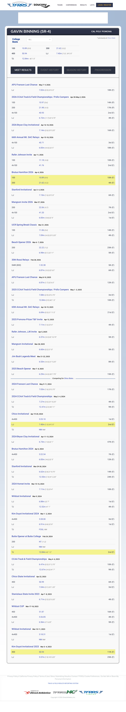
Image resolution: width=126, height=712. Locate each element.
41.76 (41, 165)
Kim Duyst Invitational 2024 (25, 513)
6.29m (42, 374)
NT (40, 542)
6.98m (42, 253)
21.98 (41, 107)
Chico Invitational (21, 413)
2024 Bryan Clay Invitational (25, 436)
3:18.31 (42, 634)
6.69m (42, 312)
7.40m (59, 53)
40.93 (41, 113)
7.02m (42, 90)
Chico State (111, 38)
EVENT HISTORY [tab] (50, 69)
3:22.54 (42, 454)
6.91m (42, 524)
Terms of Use (44, 676)
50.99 (41, 582)
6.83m (42, 148)
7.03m (42, 389)
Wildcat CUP (18, 606)
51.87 (41, 612)
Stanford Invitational (22, 189)
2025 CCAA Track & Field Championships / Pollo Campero (40, 289)
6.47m (42, 564)
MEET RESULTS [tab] (23, 69)
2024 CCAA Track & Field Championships (32, 396)
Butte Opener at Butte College (26, 536)
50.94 (24, 53)
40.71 (41, 142)
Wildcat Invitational (21, 496)
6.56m (42, 622)
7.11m (42, 325)
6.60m (42, 349)
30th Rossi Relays (20, 259)
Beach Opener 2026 (21, 242)
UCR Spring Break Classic (24, 224)
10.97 (41, 102)
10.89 (24, 48)
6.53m (42, 362)
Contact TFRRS (78, 676)
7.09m (42, 235)
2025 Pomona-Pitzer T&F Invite (27, 319)
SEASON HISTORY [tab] (77, 69)
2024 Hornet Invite (21, 483)
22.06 (41, 207)
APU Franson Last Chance (24, 84)
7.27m (42, 402)
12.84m (25, 58)
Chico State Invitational (23, 576)
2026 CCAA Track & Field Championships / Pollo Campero (40, 97)
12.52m (42, 507)
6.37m (42, 337)
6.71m (42, 599)
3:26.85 (42, 617)
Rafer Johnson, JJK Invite (24, 331)
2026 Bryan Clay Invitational (25, 124)
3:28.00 (42, 519)
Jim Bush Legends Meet (24, 356)
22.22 (41, 247)
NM (40, 429)
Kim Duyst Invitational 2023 (25, 646)
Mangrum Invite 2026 (22, 202)
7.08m (42, 295)
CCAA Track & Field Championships (29, 559)
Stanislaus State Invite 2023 (25, 594)
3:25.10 (42, 419)
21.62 (58, 48)
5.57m (42, 657)
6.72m (42, 118)
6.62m (42, 472)
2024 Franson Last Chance (25, 384)
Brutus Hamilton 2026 (22, 172)
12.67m (42, 569)
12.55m (42, 477)
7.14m (42, 130)
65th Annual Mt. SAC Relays (25, 307)
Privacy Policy (12, 676)
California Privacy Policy (28, 676)
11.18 (41, 160)
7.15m (42, 195)
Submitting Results (63, 676)
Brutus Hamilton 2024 (22, 448)
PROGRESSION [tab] (103, 69)
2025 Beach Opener (21, 368)
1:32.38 (42, 265)
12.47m (42, 407)
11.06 (41, 230)
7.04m (42, 587)
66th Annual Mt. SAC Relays (25, 137)
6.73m (42, 442)
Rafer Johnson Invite (22, 154)
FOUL (41, 529)
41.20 (41, 212)
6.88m (42, 501)
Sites (52, 676)
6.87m (42, 270)
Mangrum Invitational (22, 344)
